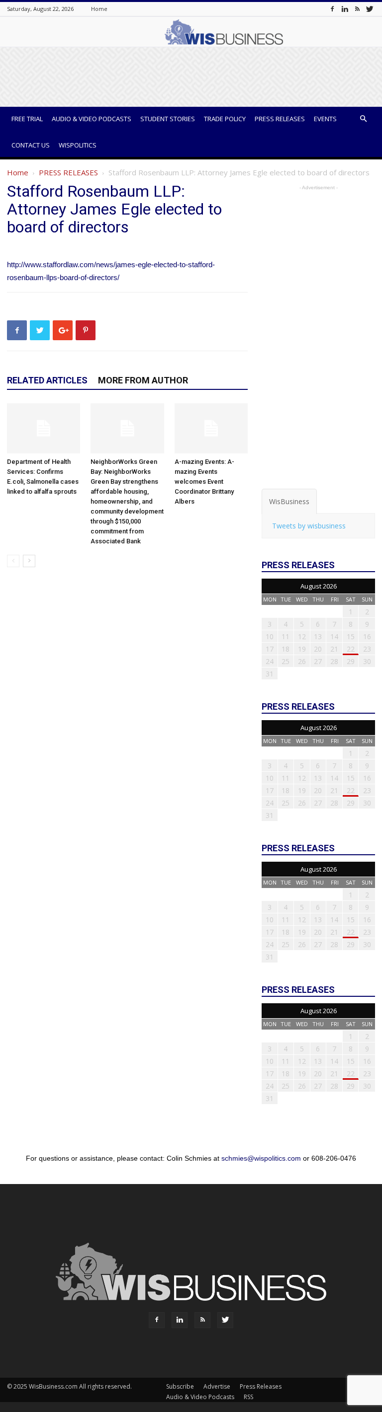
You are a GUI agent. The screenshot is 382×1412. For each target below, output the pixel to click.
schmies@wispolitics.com (261, 1158)
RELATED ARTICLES (47, 380)
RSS (248, 1397)
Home (99, 8)
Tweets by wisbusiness (309, 525)
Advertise (216, 1386)
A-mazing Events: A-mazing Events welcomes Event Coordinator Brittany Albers (204, 481)
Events (325, 118)
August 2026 (318, 586)
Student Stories (167, 118)
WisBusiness (289, 501)
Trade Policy (225, 118)
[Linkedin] (344, 8)
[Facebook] (332, 8)
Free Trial (27, 118)
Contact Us (30, 145)
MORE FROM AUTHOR (143, 380)
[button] (363, 119)
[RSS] (357, 8)
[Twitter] (369, 8)
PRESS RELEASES (68, 172)
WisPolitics (77, 145)
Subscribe (180, 1386)
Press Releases (280, 118)
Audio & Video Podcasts (91, 118)
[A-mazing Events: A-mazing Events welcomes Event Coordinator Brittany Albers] (211, 428)
